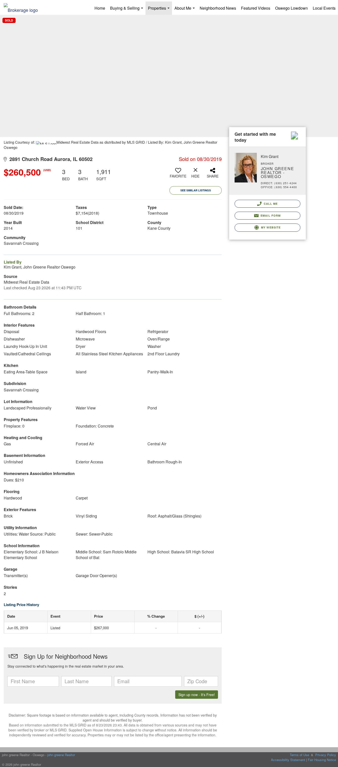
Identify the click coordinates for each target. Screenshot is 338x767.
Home (100, 8)
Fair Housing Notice (322, 759)
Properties (159, 10)
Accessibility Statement (288, 759)
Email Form (270, 215)
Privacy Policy (325, 754)
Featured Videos (255, 8)
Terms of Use (299, 754)
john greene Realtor (61, 754)
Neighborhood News (218, 8)
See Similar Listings (195, 190)
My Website (270, 227)
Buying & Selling (127, 10)
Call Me (270, 203)
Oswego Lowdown (291, 8)
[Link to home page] (23, 8)
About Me (185, 10)
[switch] (178, 174)
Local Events (324, 8)
